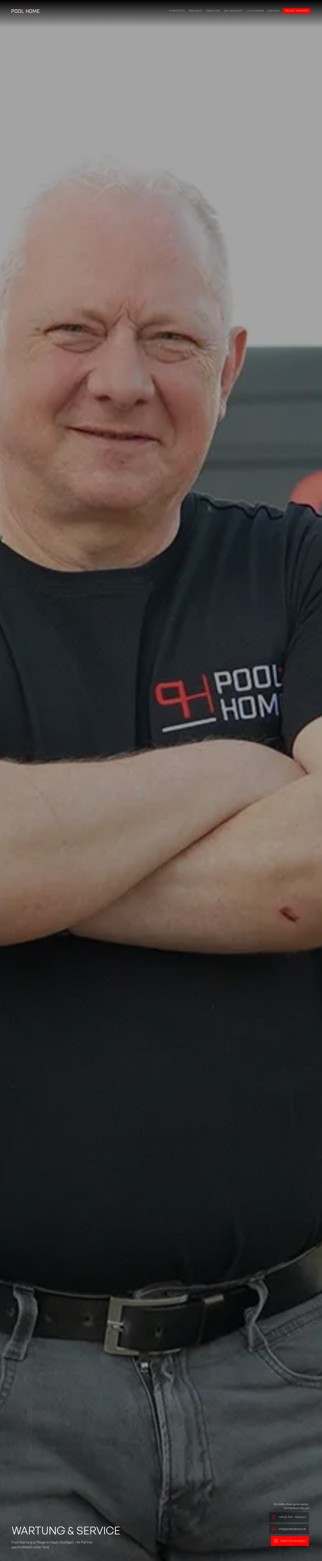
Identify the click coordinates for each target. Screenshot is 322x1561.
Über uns (213, 10)
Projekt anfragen (296, 10)
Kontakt (274, 10)
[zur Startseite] (26, 11)
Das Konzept (233, 10)
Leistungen (255, 10)
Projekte (196, 10)
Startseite (177, 10)
